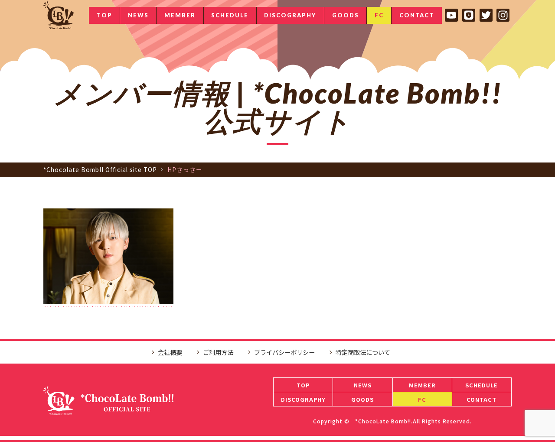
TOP (104, 15)
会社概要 (170, 352)
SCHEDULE (229, 15)
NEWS (138, 15)
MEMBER (180, 15)
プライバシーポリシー (284, 352)
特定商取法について (363, 352)
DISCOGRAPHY (290, 15)
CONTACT (416, 15)
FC (379, 15)
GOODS (345, 15)
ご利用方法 (218, 352)
